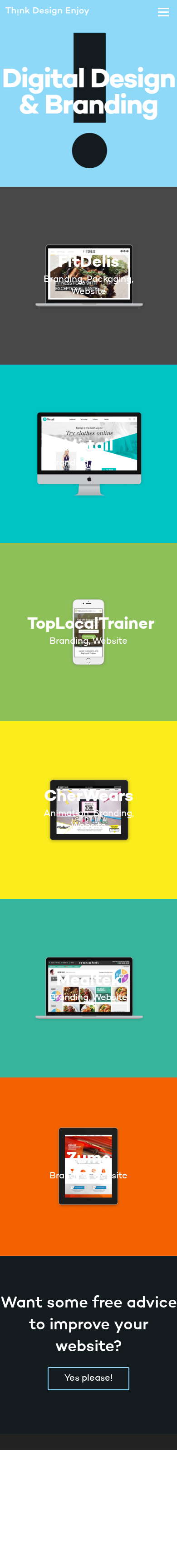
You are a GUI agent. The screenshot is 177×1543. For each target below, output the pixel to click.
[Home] (57, 12)
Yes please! (88, 1378)
